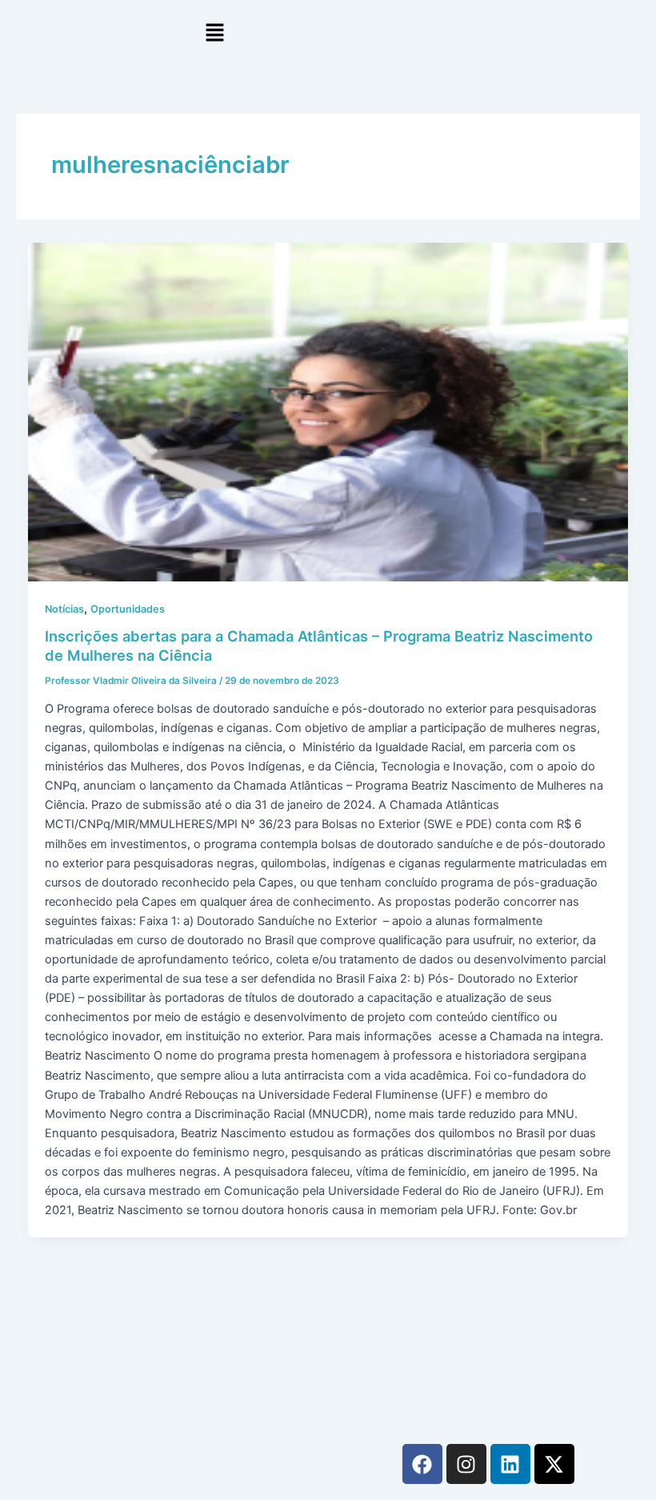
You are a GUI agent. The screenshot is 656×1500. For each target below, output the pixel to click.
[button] (215, 33)
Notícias (64, 609)
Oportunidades (127, 609)
